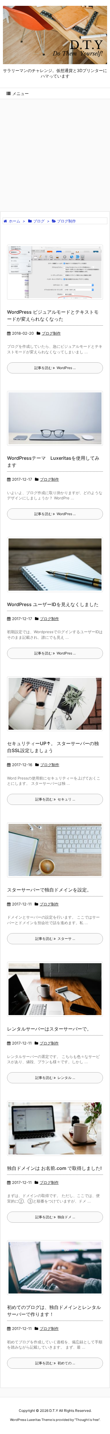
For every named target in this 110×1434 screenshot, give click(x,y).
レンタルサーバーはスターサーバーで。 (49, 1029)
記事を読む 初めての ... (55, 1363)
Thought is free (87, 1420)
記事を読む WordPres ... (55, 368)
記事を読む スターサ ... (55, 938)
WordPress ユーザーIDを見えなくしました (53, 604)
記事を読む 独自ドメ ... (55, 1217)
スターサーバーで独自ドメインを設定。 (49, 890)
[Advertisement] (55, 151)
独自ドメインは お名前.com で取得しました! (54, 1168)
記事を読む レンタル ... (55, 1077)
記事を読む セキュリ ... (55, 799)
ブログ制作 (51, 333)
